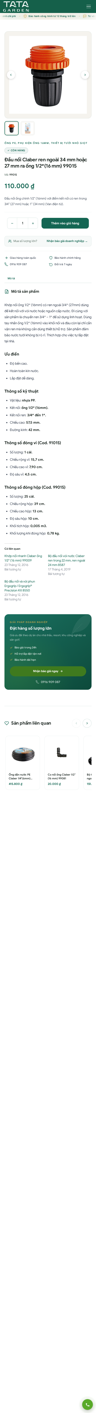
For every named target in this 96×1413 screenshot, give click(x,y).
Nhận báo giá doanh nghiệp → (67, 241)
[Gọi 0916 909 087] (87, 1404)
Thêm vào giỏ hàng (65, 223)
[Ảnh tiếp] (85, 75)
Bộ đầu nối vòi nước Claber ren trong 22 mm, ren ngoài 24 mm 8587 (66, 560)
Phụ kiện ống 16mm (33, 143)
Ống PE (10, 143)
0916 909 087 (50, 682)
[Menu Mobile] (88, 6)
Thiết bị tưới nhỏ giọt (69, 143)
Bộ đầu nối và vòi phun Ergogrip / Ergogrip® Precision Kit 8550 (19, 585)
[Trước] (76, 723)
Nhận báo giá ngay (45, 671)
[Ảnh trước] (11, 75)
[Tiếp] (87, 723)
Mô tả (11, 278)
